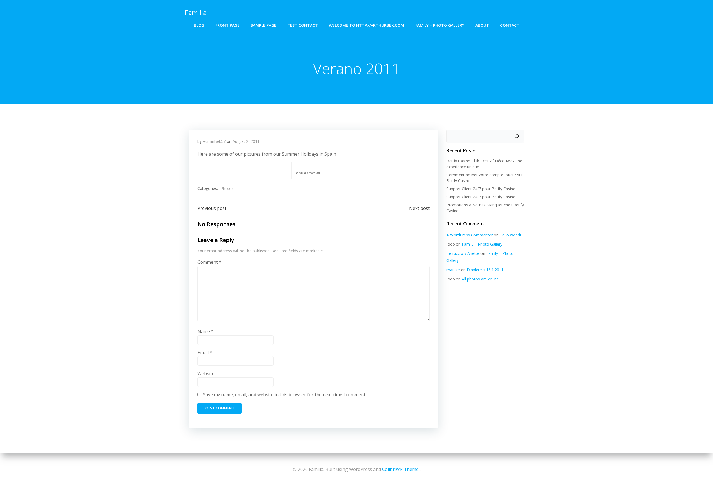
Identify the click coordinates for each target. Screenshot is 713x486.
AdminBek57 (214, 141)
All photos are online (480, 279)
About (482, 25)
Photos (227, 188)
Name (205, 331)
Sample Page (263, 25)
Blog (199, 25)
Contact (509, 25)
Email (204, 353)
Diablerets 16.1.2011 (485, 269)
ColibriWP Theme (400, 469)
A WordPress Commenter (469, 235)
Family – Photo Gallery (439, 25)
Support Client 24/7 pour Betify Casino (481, 188)
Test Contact (302, 25)
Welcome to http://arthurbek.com (366, 25)
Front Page (227, 25)
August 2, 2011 (246, 141)
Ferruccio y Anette (462, 253)
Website (205, 373)
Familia (196, 12)
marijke (453, 269)
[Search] (517, 136)
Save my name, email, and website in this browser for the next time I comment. (284, 395)
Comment (209, 262)
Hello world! (510, 235)
